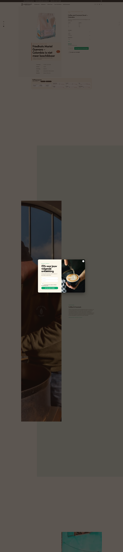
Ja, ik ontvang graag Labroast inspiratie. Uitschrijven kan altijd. (49, 285)
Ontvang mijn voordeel (50, 288)
